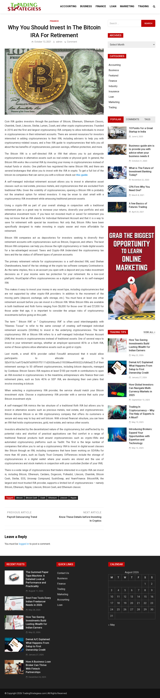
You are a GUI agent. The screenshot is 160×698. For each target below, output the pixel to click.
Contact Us (63, 573)
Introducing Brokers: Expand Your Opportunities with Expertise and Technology (140, 436)
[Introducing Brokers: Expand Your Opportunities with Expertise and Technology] (117, 440)
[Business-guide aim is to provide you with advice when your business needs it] (117, 153)
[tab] (116, 119)
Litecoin (63, 498)
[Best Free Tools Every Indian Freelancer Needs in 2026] (14, 609)
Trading (143, 6)
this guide (82, 174)
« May (111, 624)
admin (59, 41)
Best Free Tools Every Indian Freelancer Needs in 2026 (38, 601)
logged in (24, 543)
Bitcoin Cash (31, 498)
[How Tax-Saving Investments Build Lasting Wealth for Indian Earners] (117, 351)
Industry (113, 86)
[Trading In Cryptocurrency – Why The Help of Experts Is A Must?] (117, 418)
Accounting (68, 6)
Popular (115, 119)
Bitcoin (19, 498)
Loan (113, 6)
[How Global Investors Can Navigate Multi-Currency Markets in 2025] (117, 396)
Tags (147, 119)
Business (86, 6)
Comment (72, 41)
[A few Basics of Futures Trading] (117, 211)
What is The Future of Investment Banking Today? (141, 172)
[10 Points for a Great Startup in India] (117, 138)
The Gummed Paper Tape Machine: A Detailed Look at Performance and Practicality (37, 579)
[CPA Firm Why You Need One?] (117, 196)
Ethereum (52, 498)
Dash (42, 498)
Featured (113, 75)
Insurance (114, 91)
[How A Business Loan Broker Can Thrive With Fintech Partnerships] (14, 673)
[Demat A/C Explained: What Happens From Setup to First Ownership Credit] (117, 373)
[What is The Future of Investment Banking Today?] (117, 178)
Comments (132, 119)
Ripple (73, 498)
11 (118, 596)
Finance (101, 6)
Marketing (127, 6)
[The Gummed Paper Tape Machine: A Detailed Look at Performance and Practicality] (14, 583)
